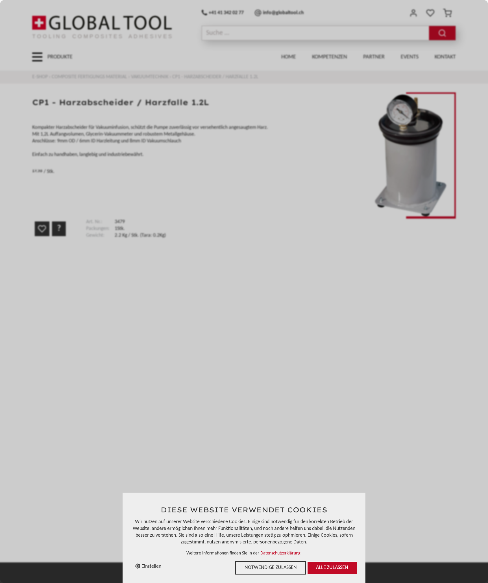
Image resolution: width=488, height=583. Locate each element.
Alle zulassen (332, 567)
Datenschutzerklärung (280, 553)
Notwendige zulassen (271, 567)
